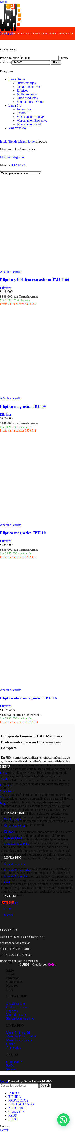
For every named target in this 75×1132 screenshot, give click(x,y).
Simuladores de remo (30, 101)
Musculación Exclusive (32, 120)
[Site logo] (10, 30)
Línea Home (16, 79)
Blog (3, 803)
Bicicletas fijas (26, 83)
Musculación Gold (29, 124)
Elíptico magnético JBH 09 (23, 406)
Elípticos (22, 90)
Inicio (4, 141)
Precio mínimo (9, 58)
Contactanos (7, 791)
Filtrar (55, 62)
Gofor (28, 1081)
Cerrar (4, 1081)
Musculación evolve (16, 876)
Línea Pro (14, 105)
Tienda (13, 141)
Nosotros (5, 797)
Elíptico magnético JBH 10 (23, 533)
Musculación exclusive (17, 870)
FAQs (7, 908)
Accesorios (24, 109)
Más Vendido (17, 128)
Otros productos (27, 98)
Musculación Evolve (30, 117)
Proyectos (5, 785)
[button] (10, 272)
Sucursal (9, 914)
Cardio (21, 113)
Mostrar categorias (12, 157)
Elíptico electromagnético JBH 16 (28, 698)
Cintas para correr (28, 86)
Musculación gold (18, 1032)
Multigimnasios (27, 94)
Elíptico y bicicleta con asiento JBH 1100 (34, 280)
